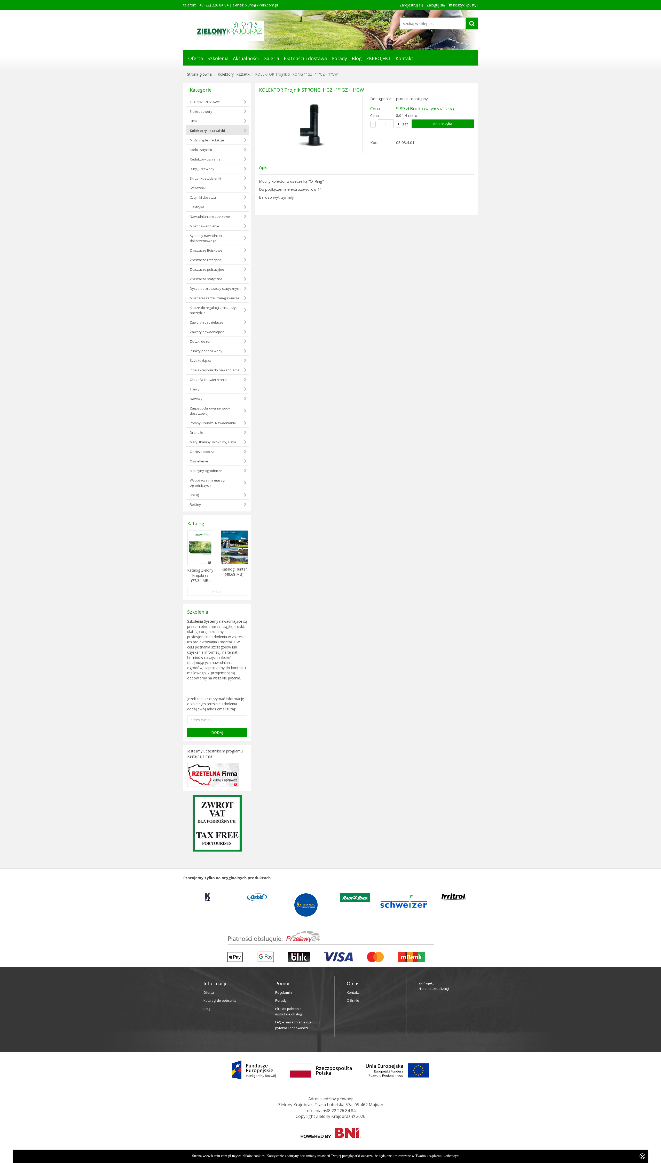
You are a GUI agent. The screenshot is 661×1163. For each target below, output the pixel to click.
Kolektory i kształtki (234, 74)
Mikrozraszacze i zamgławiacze (214, 298)
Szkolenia (218, 58)
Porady (339, 58)
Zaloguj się (436, 5)
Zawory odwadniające (207, 332)
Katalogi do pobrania (219, 1000)
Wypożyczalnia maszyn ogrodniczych (208, 483)
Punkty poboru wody (206, 351)
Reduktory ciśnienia (205, 159)
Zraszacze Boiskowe (206, 250)
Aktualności (246, 58)
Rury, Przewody (202, 168)
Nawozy (196, 398)
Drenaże (196, 432)
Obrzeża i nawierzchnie (208, 379)
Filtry (193, 121)
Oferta (195, 58)
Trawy (194, 389)
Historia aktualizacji (434, 988)
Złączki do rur (200, 341)
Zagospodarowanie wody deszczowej (210, 411)
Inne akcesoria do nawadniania (214, 370)
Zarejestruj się (411, 5)
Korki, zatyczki (201, 149)
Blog (357, 58)
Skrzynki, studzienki (205, 178)
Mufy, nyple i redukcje (207, 140)
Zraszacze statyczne (206, 279)
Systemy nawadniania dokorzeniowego (207, 238)
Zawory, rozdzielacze (206, 322)
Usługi (194, 495)
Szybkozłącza (200, 360)
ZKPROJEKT (378, 58)
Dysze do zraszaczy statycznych (215, 288)
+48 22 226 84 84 (339, 1110)
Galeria (271, 58)
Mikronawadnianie (204, 226)
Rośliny (195, 504)
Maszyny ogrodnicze (206, 470)
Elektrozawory (201, 111)
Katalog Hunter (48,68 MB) (234, 572)
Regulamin (283, 992)
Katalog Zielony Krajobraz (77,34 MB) (200, 575)
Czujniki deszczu (203, 197)
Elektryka (197, 207)
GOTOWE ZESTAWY (205, 102)
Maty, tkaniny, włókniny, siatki (213, 442)
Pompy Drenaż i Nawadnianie (213, 423)
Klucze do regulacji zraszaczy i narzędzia (213, 310)
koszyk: (465, 5)
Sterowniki (198, 188)
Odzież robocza (202, 451)
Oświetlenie (199, 461)
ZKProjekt (426, 983)
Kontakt (404, 58)
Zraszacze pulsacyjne (207, 269)
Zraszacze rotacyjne (206, 260)
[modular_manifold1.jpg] (310, 124)
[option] (207, 897)
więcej (217, 591)
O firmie (353, 1000)
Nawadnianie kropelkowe (210, 216)
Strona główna (199, 74)
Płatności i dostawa (305, 58)
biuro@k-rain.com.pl (261, 5)
